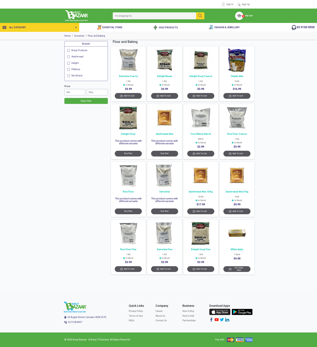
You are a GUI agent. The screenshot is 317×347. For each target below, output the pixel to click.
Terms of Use (136, 316)
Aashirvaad (77, 56)
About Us (160, 316)
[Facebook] (211, 319)
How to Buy (188, 311)
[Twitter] (222, 319)
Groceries (79, 35)
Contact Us (161, 320)
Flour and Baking (96, 35)
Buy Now (128, 153)
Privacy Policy (136, 311)
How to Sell (188, 316)
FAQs (131, 320)
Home (67, 35)
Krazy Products (79, 50)
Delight (75, 63)
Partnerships (189, 320)
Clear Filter (86, 101)
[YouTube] (217, 319)
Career (159, 311)
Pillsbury (75, 69)
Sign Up (246, 4)
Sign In (229, 4)
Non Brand (76, 75)
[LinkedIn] (227, 319)
